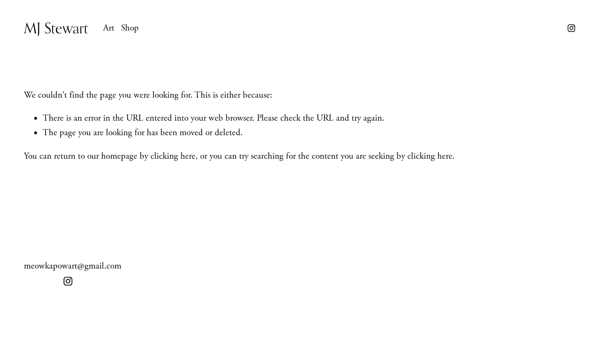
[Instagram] (571, 28)
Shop (130, 28)
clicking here (172, 156)
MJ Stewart (56, 28)
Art (108, 28)
